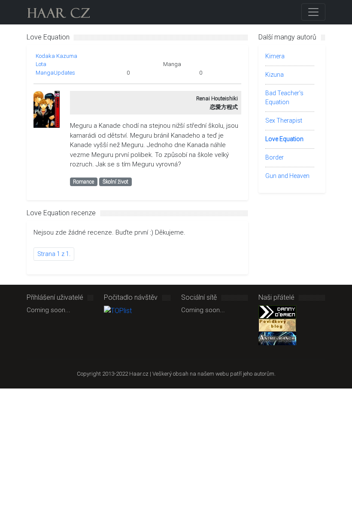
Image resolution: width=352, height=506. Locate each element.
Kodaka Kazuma (56, 56)
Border (274, 157)
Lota (41, 64)
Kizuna (274, 74)
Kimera (275, 56)
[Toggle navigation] (313, 12)
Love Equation (284, 139)
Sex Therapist (283, 120)
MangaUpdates (55, 72)
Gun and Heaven (287, 175)
